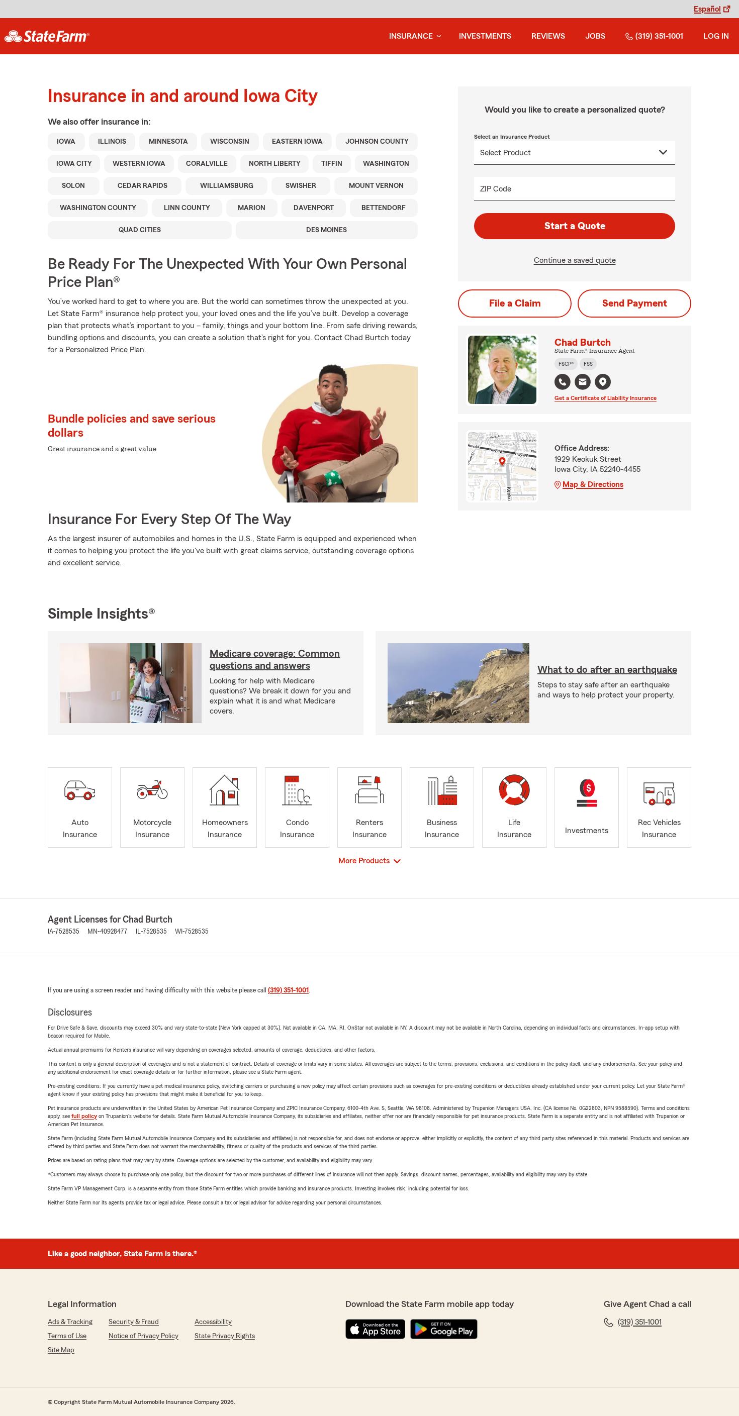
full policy (84, 1116)
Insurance (411, 36)
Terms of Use (67, 1336)
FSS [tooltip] (588, 364)
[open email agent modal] (583, 383)
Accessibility (213, 1322)
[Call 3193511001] (563, 382)
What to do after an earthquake (607, 670)
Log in (716, 36)
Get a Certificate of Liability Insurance (606, 398)
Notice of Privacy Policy (143, 1336)
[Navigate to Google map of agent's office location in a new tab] (603, 382)
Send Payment (634, 303)
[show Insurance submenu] (437, 36)
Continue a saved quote (575, 260)
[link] (47, 36)
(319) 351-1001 (659, 36)
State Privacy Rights (225, 1336)
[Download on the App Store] (375, 1329)
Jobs (595, 36)
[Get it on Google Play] (444, 1329)
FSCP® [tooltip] (566, 364)
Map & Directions (593, 484)
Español (707, 9)
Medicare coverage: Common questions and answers (275, 660)
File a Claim (515, 303)
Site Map (61, 1350)
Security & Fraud (134, 1322)
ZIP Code (495, 189)
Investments (485, 36)
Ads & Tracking (70, 1322)
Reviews (548, 36)
